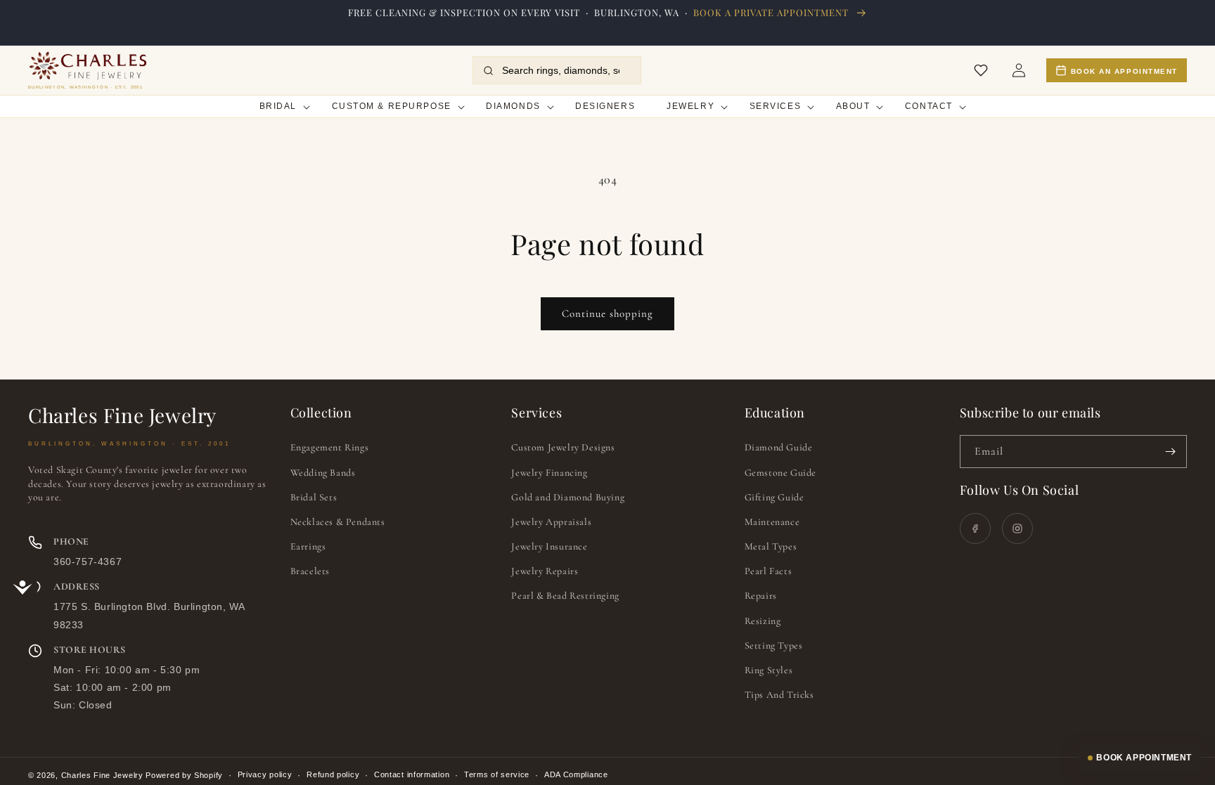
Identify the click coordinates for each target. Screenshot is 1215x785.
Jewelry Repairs (544, 571)
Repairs (761, 596)
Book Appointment (1144, 758)
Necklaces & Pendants (337, 522)
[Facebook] (975, 528)
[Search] (488, 70)
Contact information (411, 774)
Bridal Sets (314, 497)
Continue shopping (607, 313)
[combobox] (566, 70)
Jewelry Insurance (549, 546)
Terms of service (496, 774)
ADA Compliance (576, 774)
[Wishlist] (981, 70)
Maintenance (772, 522)
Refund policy (333, 774)
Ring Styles (769, 670)
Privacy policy (265, 774)
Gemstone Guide (780, 473)
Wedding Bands (323, 473)
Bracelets (310, 571)
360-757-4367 (87, 561)
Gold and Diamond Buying (567, 497)
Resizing (763, 621)
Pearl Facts (768, 571)
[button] (279, 106)
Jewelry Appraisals (551, 522)
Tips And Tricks (779, 695)
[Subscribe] (1170, 451)
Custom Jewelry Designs (563, 447)
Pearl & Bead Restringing (565, 596)
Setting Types (774, 645)
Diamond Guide (779, 447)
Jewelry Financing (549, 473)
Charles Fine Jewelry (102, 775)
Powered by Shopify (184, 775)
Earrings (308, 546)
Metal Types (771, 546)
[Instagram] (1017, 528)
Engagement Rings (329, 447)
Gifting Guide (774, 497)
